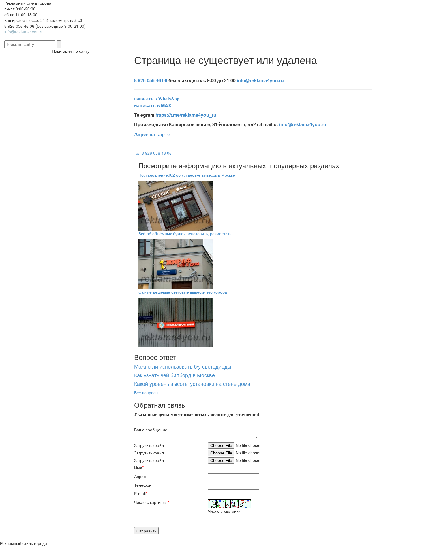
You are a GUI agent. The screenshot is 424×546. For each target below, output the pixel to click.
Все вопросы (146, 392)
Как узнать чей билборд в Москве (174, 375)
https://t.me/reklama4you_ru (185, 115)
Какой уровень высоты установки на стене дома (192, 383)
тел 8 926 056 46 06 (153, 153)
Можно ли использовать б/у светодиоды (182, 366)
